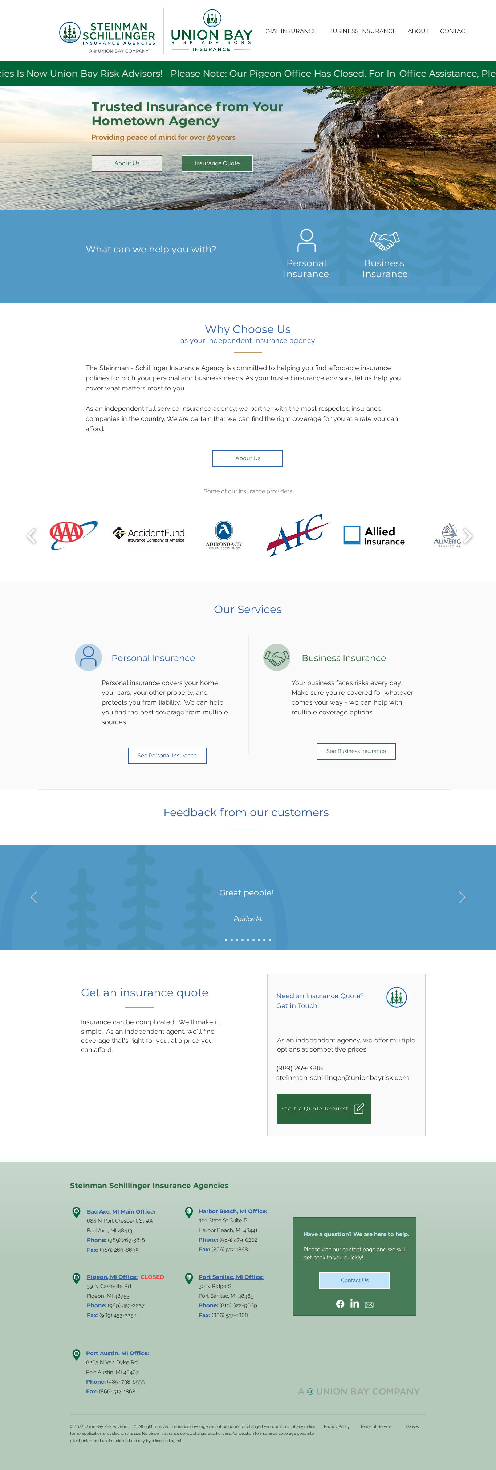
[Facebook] (340, 1304)
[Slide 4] (248, 940)
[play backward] (31, 535)
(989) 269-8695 (119, 1250)
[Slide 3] (237, 940)
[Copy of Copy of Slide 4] (253, 940)
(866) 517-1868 (230, 1315)
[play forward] (467, 535)
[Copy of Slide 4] (242, 940)
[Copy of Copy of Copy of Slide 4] (259, 940)
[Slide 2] (232, 940)
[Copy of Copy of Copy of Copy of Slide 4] (264, 940)
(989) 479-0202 (238, 1239)
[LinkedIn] (354, 1304)
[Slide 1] (226, 940)
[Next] (462, 898)
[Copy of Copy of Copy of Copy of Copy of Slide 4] (270, 940)
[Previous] (34, 898)
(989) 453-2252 (117, 1315)
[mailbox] (369, 1304)
